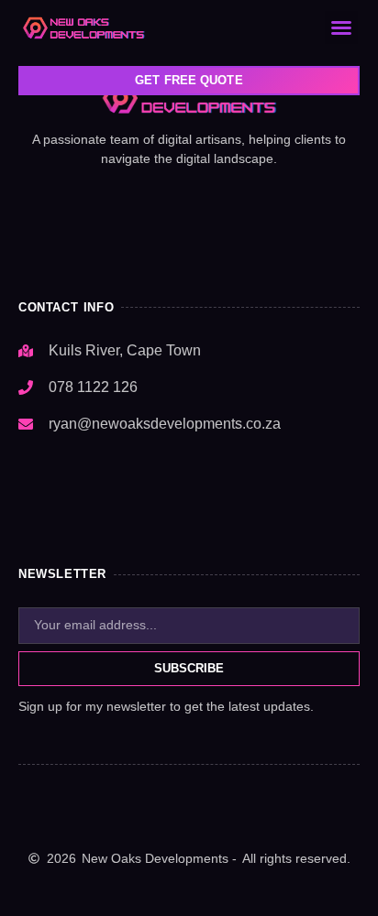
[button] (342, 27)
